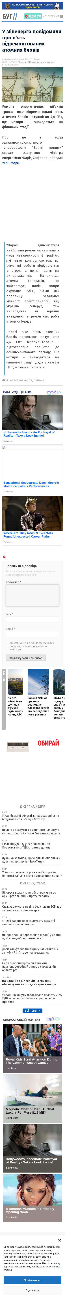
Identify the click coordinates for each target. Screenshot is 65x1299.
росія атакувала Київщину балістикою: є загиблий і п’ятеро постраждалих (30, 950)
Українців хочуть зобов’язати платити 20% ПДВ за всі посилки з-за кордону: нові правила (32, 998)
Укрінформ (10, 163)
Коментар (13, 582)
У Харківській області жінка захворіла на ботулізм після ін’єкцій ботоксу (30, 817)
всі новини (32, 1010)
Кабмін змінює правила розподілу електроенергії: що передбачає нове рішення (38, 706)
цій (58, 1266)
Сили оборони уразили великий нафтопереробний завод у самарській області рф (29, 966)
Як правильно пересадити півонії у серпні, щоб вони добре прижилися (32, 936)
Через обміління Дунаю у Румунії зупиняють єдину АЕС (15, 706)
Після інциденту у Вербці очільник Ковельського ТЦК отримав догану (26, 845)
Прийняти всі (32, 1280)
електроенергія (39, 62)
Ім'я (9, 614)
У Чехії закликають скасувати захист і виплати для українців (28, 922)
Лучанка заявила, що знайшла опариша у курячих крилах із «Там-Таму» (31, 859)
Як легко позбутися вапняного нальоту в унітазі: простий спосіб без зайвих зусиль (31, 831)
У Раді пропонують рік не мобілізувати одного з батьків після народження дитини (32, 874)
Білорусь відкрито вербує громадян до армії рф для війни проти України (29, 894)
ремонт (50, 62)
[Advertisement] (32, 207)
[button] (59, 1240)
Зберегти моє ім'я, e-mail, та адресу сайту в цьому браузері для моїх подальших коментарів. (32, 646)
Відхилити (32, 1290)
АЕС (29, 62)
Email (10, 629)
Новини (22, 62)
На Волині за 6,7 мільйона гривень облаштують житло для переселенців (29, 982)
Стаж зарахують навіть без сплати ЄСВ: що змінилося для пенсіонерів (31, 908)
